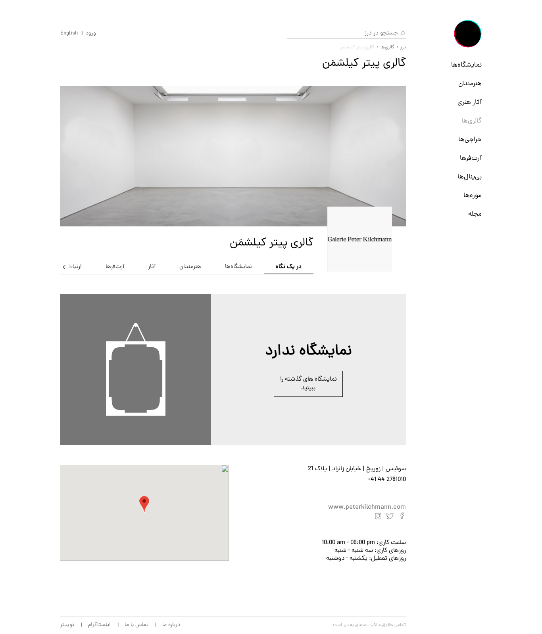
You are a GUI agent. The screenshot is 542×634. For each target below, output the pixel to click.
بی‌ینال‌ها (469, 177)
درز (403, 47)
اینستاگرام (99, 625)
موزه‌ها (472, 196)
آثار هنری (469, 103)
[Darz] (468, 34)
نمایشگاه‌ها (466, 65)
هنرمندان (470, 84)
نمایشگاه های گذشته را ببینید (308, 384)
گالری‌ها (471, 121)
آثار (152, 267)
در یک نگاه (289, 267)
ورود (91, 34)
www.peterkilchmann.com (367, 507)
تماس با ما (136, 625)
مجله (475, 214)
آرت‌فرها (471, 158)
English (69, 34)
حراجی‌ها (470, 140)
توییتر (67, 625)
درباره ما (171, 625)
